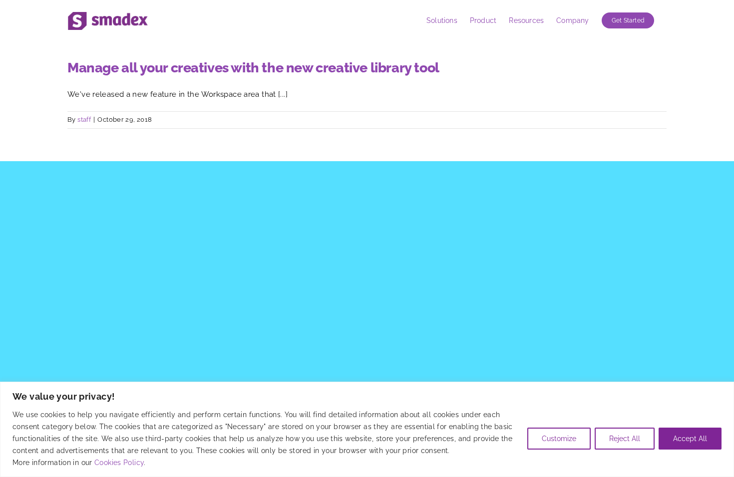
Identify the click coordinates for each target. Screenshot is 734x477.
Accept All (690, 439)
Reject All (624, 439)
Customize (559, 439)
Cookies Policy (119, 463)
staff (84, 119)
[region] (367, 429)
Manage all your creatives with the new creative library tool (253, 67)
